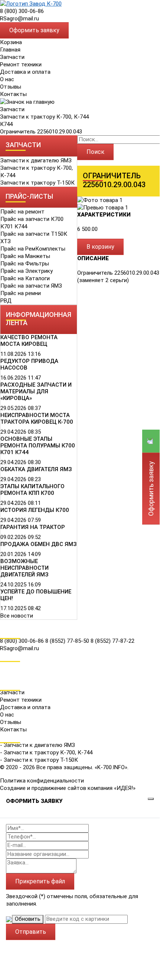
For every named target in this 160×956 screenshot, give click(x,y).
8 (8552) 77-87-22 (112, 641)
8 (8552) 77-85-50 (68, 641)
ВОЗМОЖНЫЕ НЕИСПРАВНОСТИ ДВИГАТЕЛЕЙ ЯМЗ (24, 568)
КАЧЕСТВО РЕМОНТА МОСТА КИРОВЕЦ (29, 340)
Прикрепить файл (40, 881)
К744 (6, 124)
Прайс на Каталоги (25, 278)
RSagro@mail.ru (19, 18)
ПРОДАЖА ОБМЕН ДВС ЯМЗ (38, 544)
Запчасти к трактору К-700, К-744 (44, 116)
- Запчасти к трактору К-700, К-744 (46, 752)
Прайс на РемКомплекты (32, 248)
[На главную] (31, 3)
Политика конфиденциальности (42, 780)
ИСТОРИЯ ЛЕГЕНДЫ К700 (34, 510)
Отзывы (10, 86)
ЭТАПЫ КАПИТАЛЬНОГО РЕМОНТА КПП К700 (32, 489)
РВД (6, 300)
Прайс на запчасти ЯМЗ (31, 285)
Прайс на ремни (20, 293)
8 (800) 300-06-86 (22, 11)
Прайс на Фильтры (24, 263)
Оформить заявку (34, 30)
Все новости (16, 615)
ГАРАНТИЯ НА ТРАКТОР (32, 527)
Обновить (27, 919)
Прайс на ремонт (22, 211)
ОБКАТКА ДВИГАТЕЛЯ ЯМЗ (36, 469)
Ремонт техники (21, 64)
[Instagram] (5, 676)
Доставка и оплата (25, 72)
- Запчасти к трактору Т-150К (39, 760)
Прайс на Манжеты (25, 256)
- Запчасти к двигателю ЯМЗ (37, 745)
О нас (7, 79)
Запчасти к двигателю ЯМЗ (36, 160)
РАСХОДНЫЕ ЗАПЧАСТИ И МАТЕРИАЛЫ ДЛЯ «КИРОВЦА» (36, 391)
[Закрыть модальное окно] (151, 799)
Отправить (30, 931)
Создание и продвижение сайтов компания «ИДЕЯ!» (67, 788)
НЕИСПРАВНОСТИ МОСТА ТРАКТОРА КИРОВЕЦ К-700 (36, 418)
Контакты (13, 94)
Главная (10, 49)
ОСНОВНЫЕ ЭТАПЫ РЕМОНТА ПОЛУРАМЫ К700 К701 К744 (37, 446)
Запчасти (12, 109)
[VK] (5, 665)
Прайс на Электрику (26, 271)
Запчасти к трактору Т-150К (37, 182)
